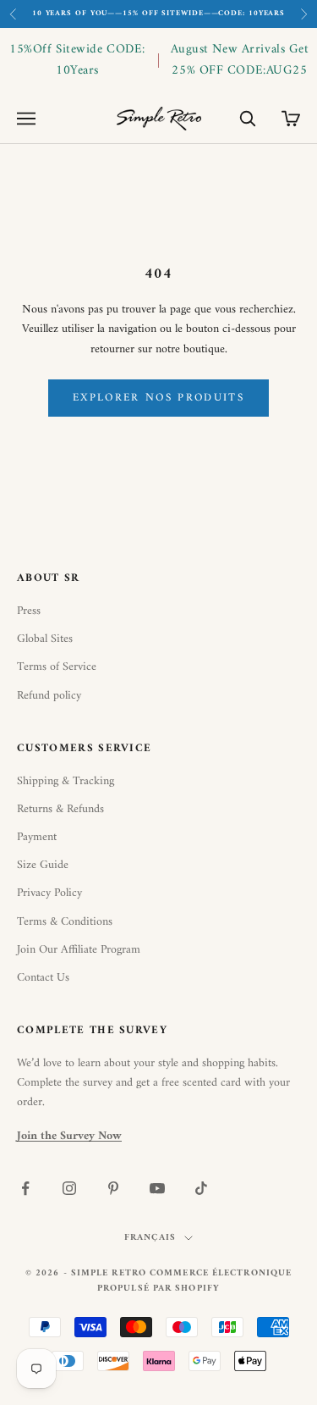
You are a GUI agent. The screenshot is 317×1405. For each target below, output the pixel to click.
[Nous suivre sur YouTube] (157, 1188)
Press (29, 611)
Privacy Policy (49, 893)
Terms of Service (56, 667)
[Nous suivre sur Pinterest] (113, 1188)
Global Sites (45, 639)
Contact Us (43, 977)
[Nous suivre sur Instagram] (69, 1188)
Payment (37, 837)
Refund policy (49, 695)
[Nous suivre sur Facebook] (25, 1188)
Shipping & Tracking (65, 781)
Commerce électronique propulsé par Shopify (194, 1281)
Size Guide (42, 865)
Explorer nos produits (158, 397)
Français (150, 1238)
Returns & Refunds (60, 809)
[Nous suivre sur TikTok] (201, 1188)
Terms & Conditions (64, 921)
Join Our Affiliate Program (78, 949)
